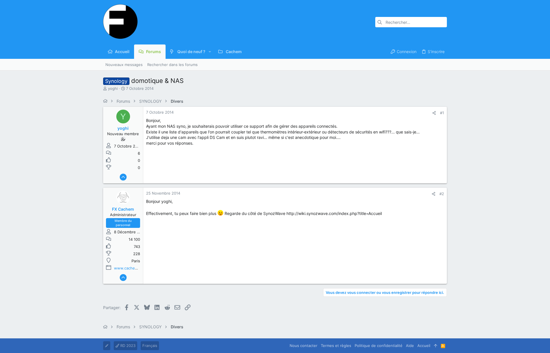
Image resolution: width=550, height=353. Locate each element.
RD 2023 (127, 345)
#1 (442, 112)
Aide (410, 345)
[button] (210, 51)
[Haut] (435, 345)
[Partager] (434, 113)
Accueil (423, 345)
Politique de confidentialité (378, 345)
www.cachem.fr (128, 268)
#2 (441, 193)
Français (149, 345)
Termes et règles (336, 345)
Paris (135, 261)
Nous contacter (303, 345)
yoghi (113, 88)
